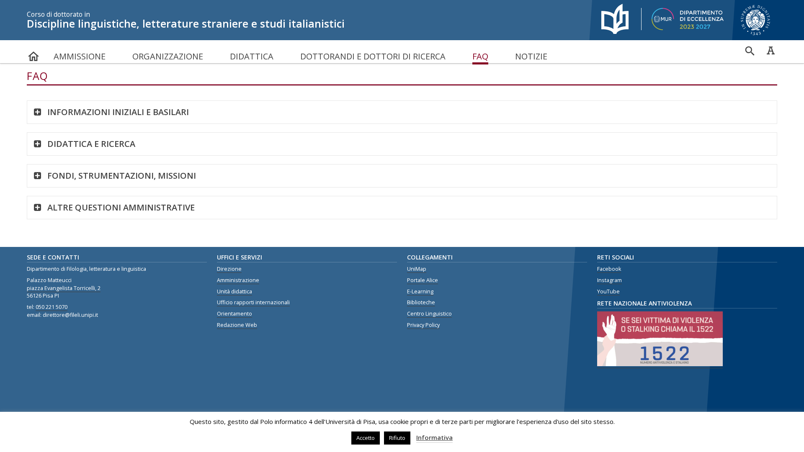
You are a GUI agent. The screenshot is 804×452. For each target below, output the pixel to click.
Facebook (609, 268)
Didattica (251, 56)
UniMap (416, 268)
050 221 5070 (51, 307)
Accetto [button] (365, 438)
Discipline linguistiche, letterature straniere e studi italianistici (186, 20)
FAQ (480, 56)
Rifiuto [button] (397, 438)
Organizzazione (167, 56)
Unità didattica (234, 291)
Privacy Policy (423, 325)
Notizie (531, 56)
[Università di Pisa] (756, 36)
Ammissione (80, 56)
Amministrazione (238, 280)
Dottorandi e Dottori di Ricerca (373, 56)
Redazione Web (237, 325)
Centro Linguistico (429, 313)
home (33, 52)
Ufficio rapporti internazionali (253, 302)
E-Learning (420, 291)
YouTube (608, 291)
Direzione (229, 268)
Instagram (609, 280)
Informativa (434, 437)
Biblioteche (421, 302)
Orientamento (234, 313)
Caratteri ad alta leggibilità (770, 50)
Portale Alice (422, 280)
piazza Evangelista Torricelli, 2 (63, 288)
